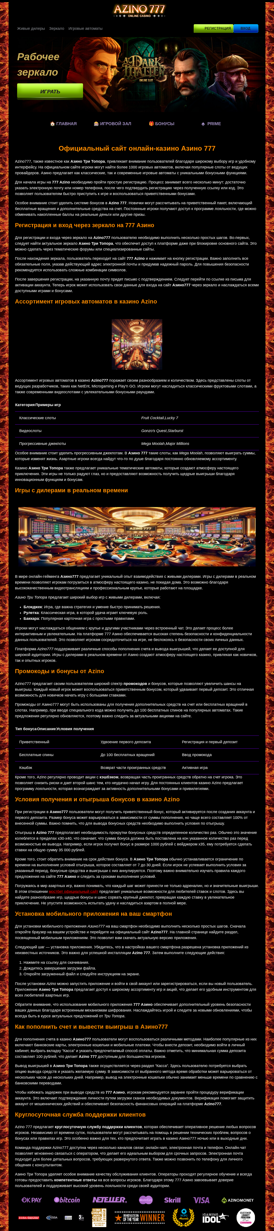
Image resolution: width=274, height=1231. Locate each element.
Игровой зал (112, 123)
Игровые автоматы (85, 28)
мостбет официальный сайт (73, 891)
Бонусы (161, 123)
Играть (50, 92)
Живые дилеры (31, 28)
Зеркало (56, 28)
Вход (245, 28)
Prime (211, 123)
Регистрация (218, 28)
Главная (63, 123)
